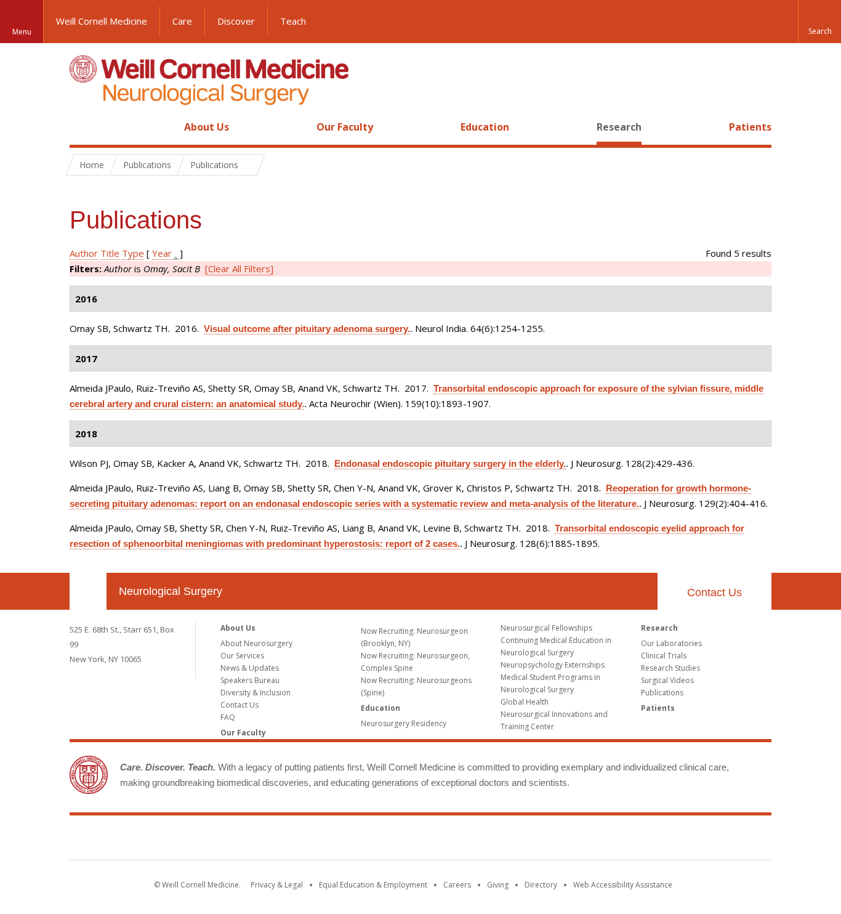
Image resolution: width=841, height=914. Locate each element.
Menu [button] (21, 31)
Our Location (88, 591)
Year (162, 253)
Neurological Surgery (170, 591)
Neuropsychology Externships (553, 665)
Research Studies (670, 668)
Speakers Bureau (250, 680)
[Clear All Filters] (239, 268)
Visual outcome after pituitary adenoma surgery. (307, 328)
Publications (662, 692)
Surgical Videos (667, 680)
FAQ (227, 717)
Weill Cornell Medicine (101, 21)
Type (133, 253)
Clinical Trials (663, 655)
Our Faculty (344, 127)
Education (485, 127)
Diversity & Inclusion (255, 692)
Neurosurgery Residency (403, 723)
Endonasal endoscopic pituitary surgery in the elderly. (450, 463)
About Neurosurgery (256, 643)
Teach (293, 21)
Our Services (242, 655)
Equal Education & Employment (373, 885)
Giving (498, 885)
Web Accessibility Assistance (622, 885)
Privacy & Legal (277, 885)
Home (83, 126)
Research (619, 127)
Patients (750, 127)
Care (182, 21)
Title (109, 253)
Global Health (525, 702)
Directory (541, 885)
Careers (457, 885)
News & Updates (249, 668)
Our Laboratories (671, 643)
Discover (236, 21)
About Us (206, 127)
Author (84, 253)
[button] (819, 21)
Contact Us (714, 592)
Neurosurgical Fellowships (546, 628)
